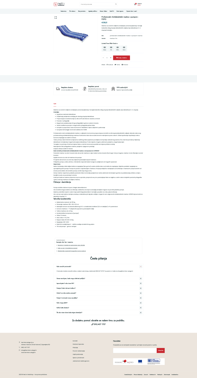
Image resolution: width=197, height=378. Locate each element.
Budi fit (112, 11)
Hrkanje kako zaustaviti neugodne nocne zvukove (72, 251)
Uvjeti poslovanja (78, 354)
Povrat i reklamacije (79, 351)
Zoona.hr (146, 374)
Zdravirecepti (167, 374)
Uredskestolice (175, 374)
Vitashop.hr (159, 374)
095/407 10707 (100, 271)
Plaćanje (75, 347)
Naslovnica (63, 11)
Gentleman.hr (153, 374)
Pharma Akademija (138, 374)
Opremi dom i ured (131, 11)
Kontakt (75, 341)
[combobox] (98, 4)
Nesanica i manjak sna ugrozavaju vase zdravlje (71, 245)
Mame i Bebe (103, 11)
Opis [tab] (54, 104)
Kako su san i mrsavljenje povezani (67, 248)
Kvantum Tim (113, 38)
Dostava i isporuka (78, 344)
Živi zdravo (72, 11)
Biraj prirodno (81, 11)
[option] (75, 35)
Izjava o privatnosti (78, 358)
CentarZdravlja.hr (128, 374)
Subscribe (160, 350)
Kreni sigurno (120, 11)
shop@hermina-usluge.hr (125, 271)
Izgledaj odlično (92, 11)
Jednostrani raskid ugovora (81, 361)
